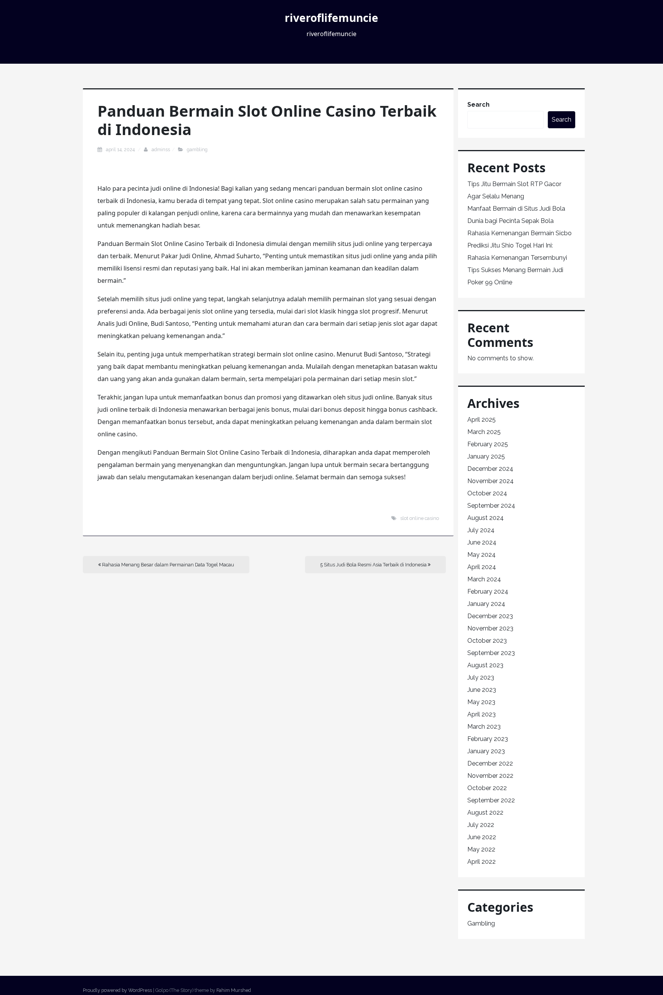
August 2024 (485, 517)
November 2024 (490, 481)
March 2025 (484, 432)
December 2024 (490, 468)
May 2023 (481, 702)
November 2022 (490, 775)
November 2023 (490, 628)
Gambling (197, 149)
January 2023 (486, 751)
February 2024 (487, 591)
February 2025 (487, 444)
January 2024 (486, 603)
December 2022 (490, 763)
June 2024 (481, 542)
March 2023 (484, 726)
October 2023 (487, 640)
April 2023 (481, 714)
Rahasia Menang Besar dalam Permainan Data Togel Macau (167, 565)
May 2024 (481, 554)
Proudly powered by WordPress (117, 990)
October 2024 (487, 493)
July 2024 (481, 530)
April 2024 (481, 567)
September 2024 (491, 505)
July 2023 (480, 677)
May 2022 (481, 849)
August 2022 (485, 812)
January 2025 (486, 456)
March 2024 (484, 579)
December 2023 (490, 616)
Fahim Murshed (233, 990)
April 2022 (481, 861)
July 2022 (480, 824)
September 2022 (491, 800)
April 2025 (481, 419)
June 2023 (481, 689)
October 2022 (487, 788)
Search (478, 104)
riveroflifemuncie (331, 17)
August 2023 (485, 665)
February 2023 (487, 739)
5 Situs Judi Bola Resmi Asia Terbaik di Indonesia (374, 565)
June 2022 (481, 837)
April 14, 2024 (121, 149)
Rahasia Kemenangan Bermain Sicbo (519, 233)
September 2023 (491, 653)
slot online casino (419, 518)
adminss (161, 149)
